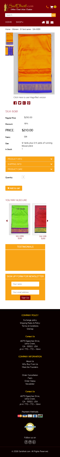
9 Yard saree (25, 29)
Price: (9, 130)
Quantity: (9, 177)
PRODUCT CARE (15, 169)
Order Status (30, 381)
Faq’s (30, 378)
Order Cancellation (30, 375)
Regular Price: (10, 118)
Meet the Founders (30, 367)
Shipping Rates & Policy (30, 323)
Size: (7, 143)
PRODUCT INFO (15, 159)
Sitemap (30, 329)
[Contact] (47, 7)
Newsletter (30, 384)
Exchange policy (30, 320)
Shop (19, 22)
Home (8, 22)
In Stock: (8, 149)
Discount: (9, 124)
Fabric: (7, 137)
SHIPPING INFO (14, 164)
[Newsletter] (53, 22)
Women (15, 29)
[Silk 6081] (9, 39)
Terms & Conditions (30, 326)
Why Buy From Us (30, 364)
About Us (30, 361)
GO (53, 15)
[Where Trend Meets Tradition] (19, 7)
